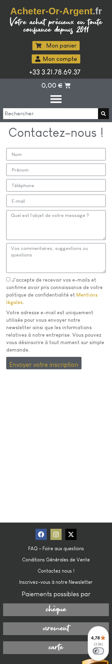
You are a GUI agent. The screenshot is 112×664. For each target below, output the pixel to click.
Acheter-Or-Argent (56, 11)
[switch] (98, 651)
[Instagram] (56, 534)
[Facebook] (41, 534)
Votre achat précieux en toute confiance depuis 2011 (56, 26)
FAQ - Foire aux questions (56, 548)
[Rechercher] (103, 113)
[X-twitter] (71, 534)
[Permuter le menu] (56, 99)
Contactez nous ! (56, 571)
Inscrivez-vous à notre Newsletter (56, 582)
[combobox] (50, 113)
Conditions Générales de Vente (56, 559)
